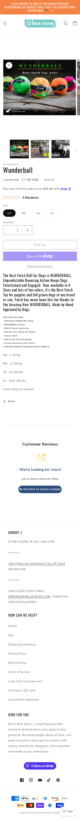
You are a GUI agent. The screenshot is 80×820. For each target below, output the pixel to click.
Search (12, 626)
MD (26, 214)
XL (54, 214)
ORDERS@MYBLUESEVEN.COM (29, 596)
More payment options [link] (40, 265)
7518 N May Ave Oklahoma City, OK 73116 (36, 563)
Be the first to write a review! (40, 489)
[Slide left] (4, 150)
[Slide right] (75, 150)
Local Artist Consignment (25, 681)
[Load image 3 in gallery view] (60, 149)
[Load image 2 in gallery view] (40, 149)
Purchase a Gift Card (21, 690)
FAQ (10, 635)
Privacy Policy (17, 653)
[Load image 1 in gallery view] (19, 149)
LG (40, 214)
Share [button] (11, 401)
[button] (5, 23)
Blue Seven (33, 812)
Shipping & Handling (21, 644)
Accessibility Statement (23, 699)
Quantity (8, 222)
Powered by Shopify (50, 812)
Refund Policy (17, 663)
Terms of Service (19, 672)
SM (11, 214)
